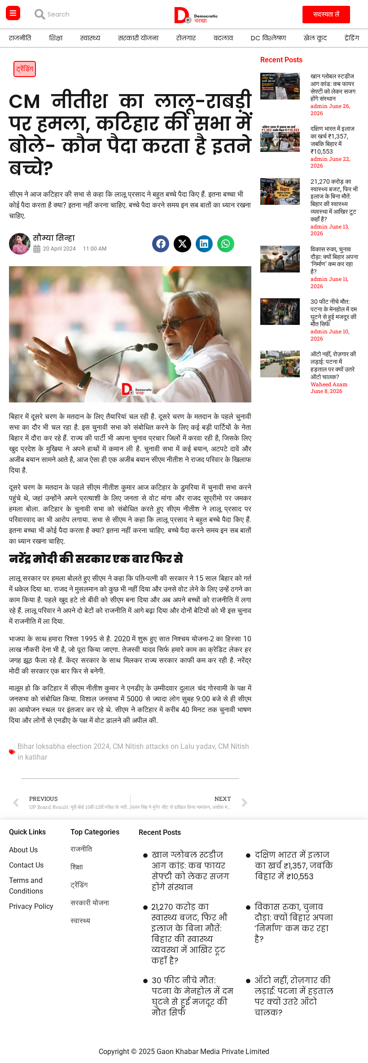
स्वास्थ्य (90, 38)
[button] (160, 243)
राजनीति (20, 38)
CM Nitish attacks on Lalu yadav (164, 746)
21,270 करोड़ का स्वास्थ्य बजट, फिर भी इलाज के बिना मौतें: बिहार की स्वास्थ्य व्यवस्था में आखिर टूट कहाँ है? (334, 200)
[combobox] (85, 14)
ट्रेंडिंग (352, 38)
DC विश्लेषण (268, 38)
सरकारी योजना (138, 38)
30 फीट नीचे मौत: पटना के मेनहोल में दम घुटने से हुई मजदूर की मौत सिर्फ (334, 313)
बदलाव (223, 38)
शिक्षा (55, 38)
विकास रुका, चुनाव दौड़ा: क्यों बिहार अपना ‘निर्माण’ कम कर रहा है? (334, 260)
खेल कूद (315, 38)
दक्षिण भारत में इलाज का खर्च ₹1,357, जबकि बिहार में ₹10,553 (333, 140)
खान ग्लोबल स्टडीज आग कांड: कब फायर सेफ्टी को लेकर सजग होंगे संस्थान (333, 87)
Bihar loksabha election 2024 (64, 746)
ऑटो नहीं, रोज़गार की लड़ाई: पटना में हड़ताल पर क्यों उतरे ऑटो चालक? (333, 365)
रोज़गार (186, 38)
